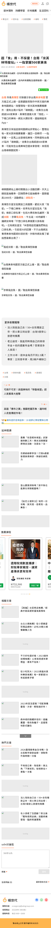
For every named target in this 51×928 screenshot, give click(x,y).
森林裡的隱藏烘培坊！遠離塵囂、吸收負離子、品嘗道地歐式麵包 (34, 722)
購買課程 (35, 4)
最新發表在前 (41, 881)
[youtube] (46, 899)
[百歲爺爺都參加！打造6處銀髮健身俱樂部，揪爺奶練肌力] (10, 457)
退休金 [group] (16, 19)
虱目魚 (28, 372)
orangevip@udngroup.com (23, 906)
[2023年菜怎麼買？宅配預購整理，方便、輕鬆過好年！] (10, 708)
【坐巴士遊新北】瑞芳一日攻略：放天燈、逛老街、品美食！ (34, 504)
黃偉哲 (39, 372)
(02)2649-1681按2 (19, 909)
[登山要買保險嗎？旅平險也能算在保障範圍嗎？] (10, 489)
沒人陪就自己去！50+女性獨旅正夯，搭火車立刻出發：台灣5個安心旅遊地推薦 (35, 800)
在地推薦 (32, 10)
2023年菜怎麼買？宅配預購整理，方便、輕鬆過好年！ (34, 705)
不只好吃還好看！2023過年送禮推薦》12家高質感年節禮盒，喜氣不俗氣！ (34, 658)
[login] (42, 3)
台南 (6, 372)
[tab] (21, 594)
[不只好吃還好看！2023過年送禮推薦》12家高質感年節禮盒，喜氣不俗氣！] (10, 660)
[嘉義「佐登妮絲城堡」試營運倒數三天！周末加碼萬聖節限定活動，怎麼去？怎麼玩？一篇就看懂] (10, 441)
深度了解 (35, 585)
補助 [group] (37, 19)
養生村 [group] (5, 19)
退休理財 (8, 10)
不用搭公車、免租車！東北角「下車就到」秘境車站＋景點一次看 (34, 768)
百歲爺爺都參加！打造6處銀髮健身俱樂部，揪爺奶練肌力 (35, 456)
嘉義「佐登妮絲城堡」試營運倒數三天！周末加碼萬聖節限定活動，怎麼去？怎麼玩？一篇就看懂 (34, 440)
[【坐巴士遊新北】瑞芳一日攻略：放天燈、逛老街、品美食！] (10, 505)
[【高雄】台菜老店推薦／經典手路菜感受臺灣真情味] (10, 612)
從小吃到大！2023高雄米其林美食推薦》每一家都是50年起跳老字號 (34, 674)
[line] (41, 899)
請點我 (29, 197)
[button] (47, 3)
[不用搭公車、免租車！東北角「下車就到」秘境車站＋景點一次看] (10, 770)
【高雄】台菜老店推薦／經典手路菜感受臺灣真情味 (34, 609)
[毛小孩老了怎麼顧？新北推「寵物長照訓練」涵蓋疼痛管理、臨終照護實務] (10, 817)
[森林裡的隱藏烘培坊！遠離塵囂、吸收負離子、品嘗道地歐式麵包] (10, 723)
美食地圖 (17, 372)
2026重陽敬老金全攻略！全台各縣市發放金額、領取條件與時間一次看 (34, 752)
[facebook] (36, 899)
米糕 (6, 376)
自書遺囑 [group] (27, 19)
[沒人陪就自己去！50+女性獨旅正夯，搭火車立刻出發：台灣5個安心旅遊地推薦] (10, 802)
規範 (3, 871)
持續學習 (20, 10)
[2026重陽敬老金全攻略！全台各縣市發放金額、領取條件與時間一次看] (10, 754)
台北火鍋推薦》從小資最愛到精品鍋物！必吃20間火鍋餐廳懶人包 (34, 626)
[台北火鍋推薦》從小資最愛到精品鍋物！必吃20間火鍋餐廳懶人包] (10, 628)
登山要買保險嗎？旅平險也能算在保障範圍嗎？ (34, 487)
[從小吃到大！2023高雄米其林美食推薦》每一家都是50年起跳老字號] (10, 675)
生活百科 (44, 10)
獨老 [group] (45, 19)
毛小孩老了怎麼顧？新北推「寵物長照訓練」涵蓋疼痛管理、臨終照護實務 (34, 816)
